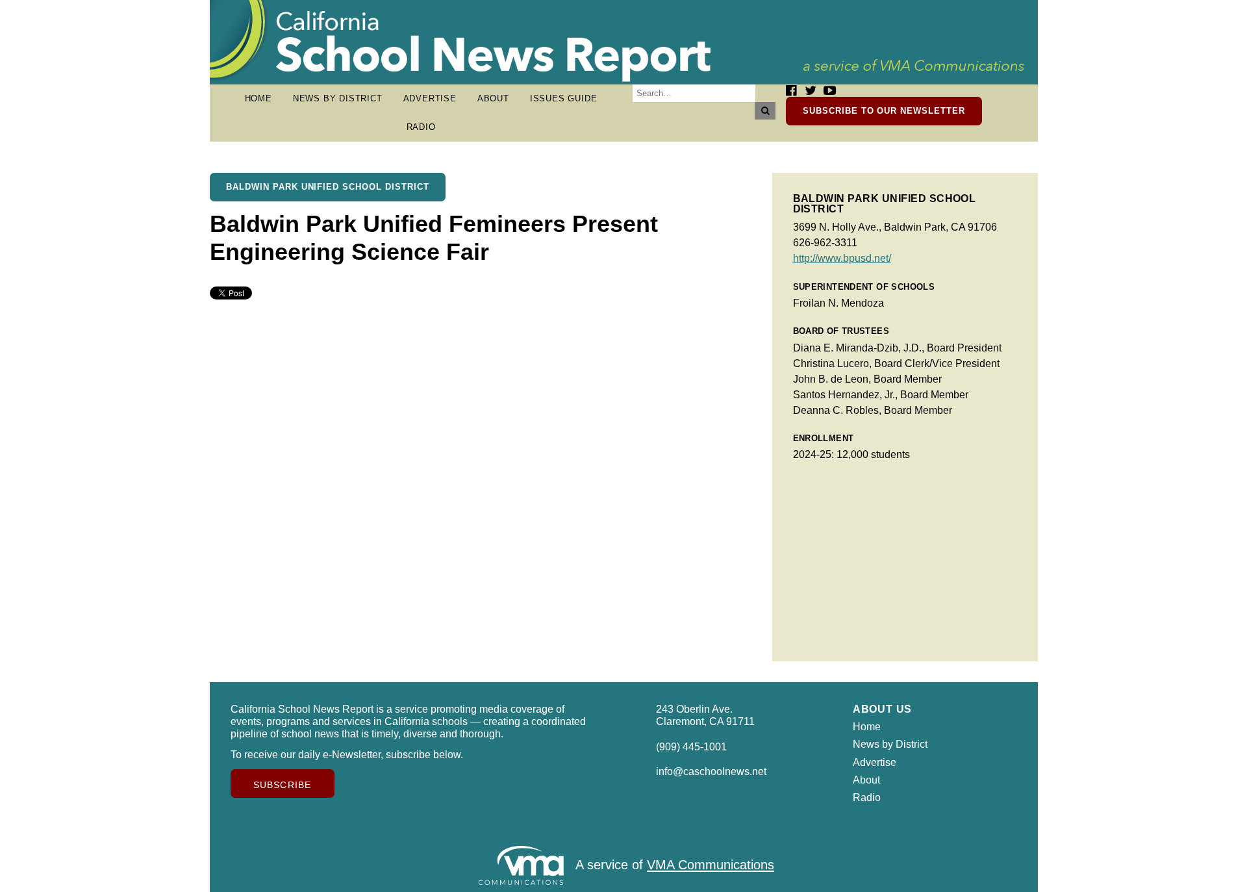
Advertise (430, 98)
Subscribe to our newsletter (884, 111)
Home (258, 98)
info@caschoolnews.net (711, 771)
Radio (421, 127)
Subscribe (282, 785)
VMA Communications (710, 865)
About (493, 98)
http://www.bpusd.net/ (842, 258)
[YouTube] (830, 90)
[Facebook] (791, 90)
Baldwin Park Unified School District (327, 187)
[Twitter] (810, 90)
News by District (338, 98)
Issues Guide (564, 98)
